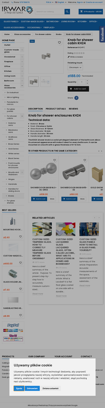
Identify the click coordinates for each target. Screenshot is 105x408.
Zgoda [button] (19, 388)
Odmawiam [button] (32, 388)
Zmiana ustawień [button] (51, 388)
